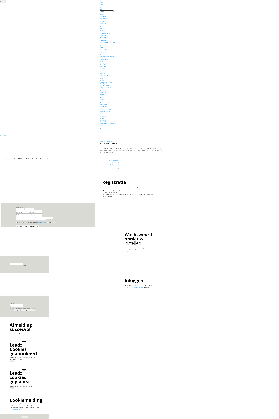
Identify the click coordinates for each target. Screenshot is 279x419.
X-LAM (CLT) (103, 78)
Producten (102, 77)
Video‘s (102, 118)
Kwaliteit (102, 21)
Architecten (103, 28)
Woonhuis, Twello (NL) (110, 143)
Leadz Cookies (32, 403)
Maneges (102, 68)
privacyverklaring (16, 409)
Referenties (103, 125)
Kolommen (102, 89)
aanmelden (159, 187)
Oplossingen (103, 35)
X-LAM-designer (104, 108)
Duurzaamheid (104, 120)
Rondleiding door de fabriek (107, 101)
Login (101, 2)
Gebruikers (103, 25)
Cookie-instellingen (113, 164)
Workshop (102, 99)
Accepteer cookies (25, 414)
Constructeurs (103, 30)
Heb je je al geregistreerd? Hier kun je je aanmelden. (27, 226)
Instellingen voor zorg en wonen (108, 42)
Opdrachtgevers (104, 26)
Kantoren (102, 54)
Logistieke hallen (104, 59)
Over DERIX (103, 16)
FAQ (101, 113)
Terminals (102, 73)
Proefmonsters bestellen (106, 109)
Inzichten (102, 20)
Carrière (102, 127)
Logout (102, 4)
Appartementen (104, 39)
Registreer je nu (51, 222)
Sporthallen (103, 65)
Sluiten (11, 361)
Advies (101, 97)
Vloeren (102, 80)
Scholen (102, 51)
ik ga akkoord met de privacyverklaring (32, 222)
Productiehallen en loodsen (107, 56)
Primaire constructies (105, 85)
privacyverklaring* (42, 222)
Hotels (101, 44)
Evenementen (103, 104)
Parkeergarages (104, 75)
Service (102, 94)
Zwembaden (103, 66)
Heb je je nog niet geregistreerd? (136, 287)
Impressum (115, 162)
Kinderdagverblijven (105, 49)
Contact (102, 1)
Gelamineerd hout (104, 83)
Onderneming (103, 18)
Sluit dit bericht (24, 416)
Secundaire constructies (106, 87)
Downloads (103, 116)
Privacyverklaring (114, 160)
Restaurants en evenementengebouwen (110, 70)
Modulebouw (103, 90)
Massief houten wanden (106, 82)
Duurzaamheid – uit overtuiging (108, 123)
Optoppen (102, 45)
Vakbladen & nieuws (105, 111)
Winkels (102, 61)
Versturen (24, 265)
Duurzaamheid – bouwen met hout (108, 122)
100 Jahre (102, 14)
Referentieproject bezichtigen (107, 102)
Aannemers (103, 32)
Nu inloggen (17, 310)
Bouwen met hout (104, 23)
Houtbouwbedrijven (105, 33)
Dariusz (105, 146)
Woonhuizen (103, 40)
